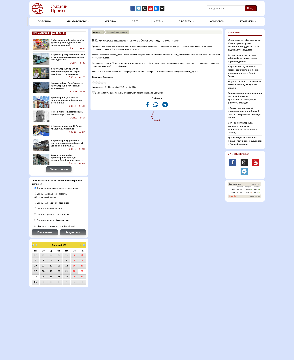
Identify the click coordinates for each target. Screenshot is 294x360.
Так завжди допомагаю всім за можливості (57, 188)
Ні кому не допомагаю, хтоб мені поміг (56, 226)
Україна (110, 21)
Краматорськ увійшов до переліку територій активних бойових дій (66, 100)
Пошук (251, 8)
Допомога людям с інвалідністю (52, 220)
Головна (44, 21)
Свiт (135, 21)
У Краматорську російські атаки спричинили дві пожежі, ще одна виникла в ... (67, 143)
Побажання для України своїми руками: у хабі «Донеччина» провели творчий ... (67, 42)
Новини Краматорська (117, 32)
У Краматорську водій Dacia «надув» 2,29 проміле (66, 127)
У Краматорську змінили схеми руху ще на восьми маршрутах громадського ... (68, 57)
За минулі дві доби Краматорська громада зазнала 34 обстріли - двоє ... (67, 157)
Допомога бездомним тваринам (52, 203)
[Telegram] (165, 106)
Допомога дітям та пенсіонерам (52, 214)
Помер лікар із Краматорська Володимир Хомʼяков (67, 113)
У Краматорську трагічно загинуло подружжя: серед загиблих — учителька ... (65, 71)
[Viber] (155, 106)
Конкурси (217, 21)
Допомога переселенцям (49, 208)
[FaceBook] (147, 106)
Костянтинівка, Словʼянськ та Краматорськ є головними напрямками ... (67, 86)
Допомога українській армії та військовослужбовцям (50, 195)
